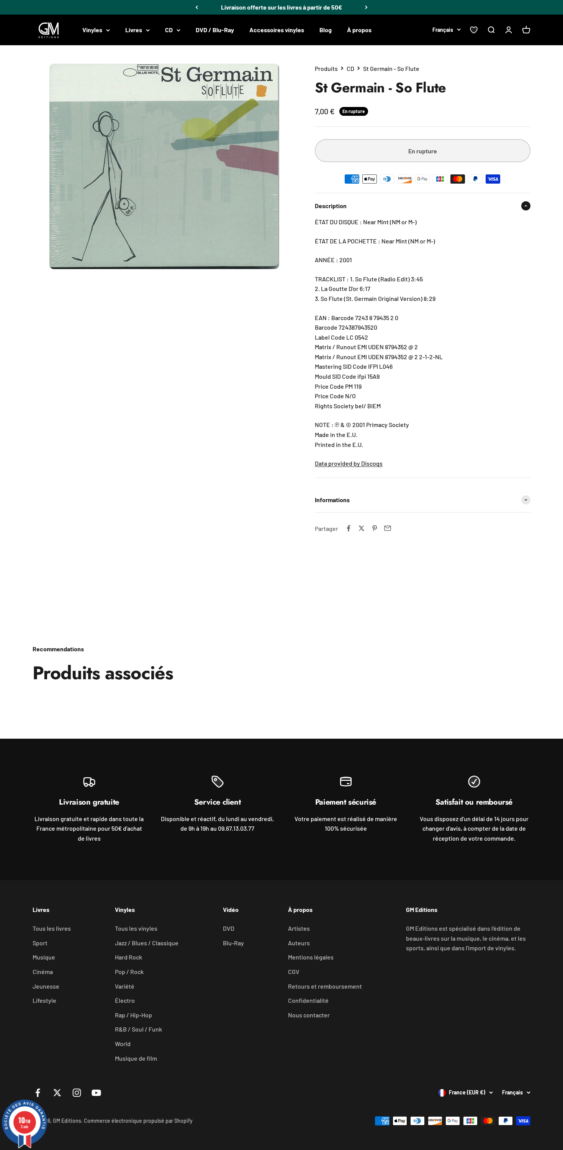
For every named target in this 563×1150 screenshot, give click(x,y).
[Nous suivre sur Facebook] (38, 1093)
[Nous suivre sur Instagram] (77, 1093)
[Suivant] (366, 7)
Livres (133, 29)
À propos (359, 29)
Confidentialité (308, 1000)
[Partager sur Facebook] (348, 528)
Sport (40, 942)
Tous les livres (52, 928)
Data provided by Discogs (349, 463)
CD (169, 29)
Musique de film (136, 1058)
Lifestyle (44, 1000)
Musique (44, 957)
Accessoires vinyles (276, 29)
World (123, 1043)
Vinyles (92, 29)
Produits (326, 68)
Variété (124, 986)
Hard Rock (128, 957)
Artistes (299, 928)
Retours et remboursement (325, 986)
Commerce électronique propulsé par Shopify (138, 1120)
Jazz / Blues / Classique (146, 942)
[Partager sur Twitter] (361, 528)
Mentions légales (311, 957)
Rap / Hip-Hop (133, 1015)
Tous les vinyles (136, 928)
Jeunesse (46, 986)
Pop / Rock (129, 971)
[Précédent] (196, 7)
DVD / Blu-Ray (215, 29)
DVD (228, 928)
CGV (294, 971)
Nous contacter (309, 1015)
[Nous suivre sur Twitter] (57, 1093)
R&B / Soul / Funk (138, 1029)
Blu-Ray (233, 942)
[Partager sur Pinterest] (374, 528)
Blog (325, 29)
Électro (125, 1000)
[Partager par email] (387, 528)
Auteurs (299, 942)
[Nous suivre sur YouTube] (96, 1093)
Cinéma (43, 971)
